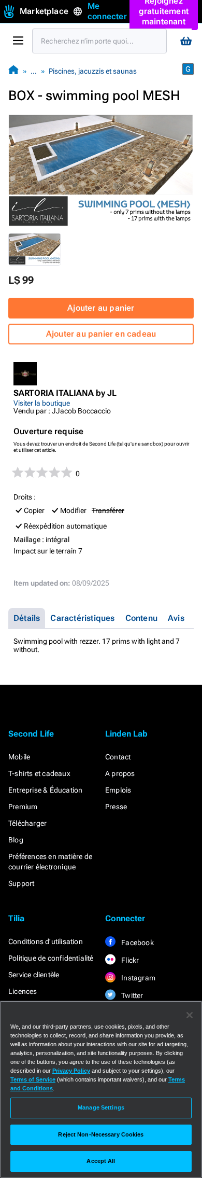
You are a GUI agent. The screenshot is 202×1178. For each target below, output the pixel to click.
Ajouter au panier (100, 308)
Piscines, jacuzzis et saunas (93, 71)
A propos (120, 773)
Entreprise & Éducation (45, 790)
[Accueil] (13, 71)
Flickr (129, 960)
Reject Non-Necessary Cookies (100, 1134)
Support (21, 883)
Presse (116, 806)
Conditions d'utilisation (45, 941)
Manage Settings (101, 1107)
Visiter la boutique (41, 403)
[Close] (189, 1015)
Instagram (137, 978)
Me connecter (107, 11)
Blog (15, 840)
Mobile (19, 757)
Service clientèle (33, 975)
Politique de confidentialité (51, 958)
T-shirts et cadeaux (39, 773)
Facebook (137, 942)
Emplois (118, 790)
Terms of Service (32, 1079)
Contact (118, 757)
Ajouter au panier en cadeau (101, 334)
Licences (22, 991)
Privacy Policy (71, 1071)
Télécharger (27, 823)
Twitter (131, 995)
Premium (22, 806)
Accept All (100, 1161)
